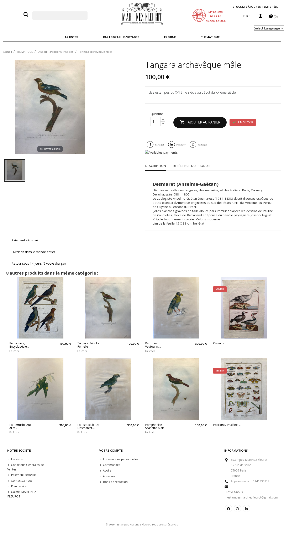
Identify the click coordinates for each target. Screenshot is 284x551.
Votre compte (111, 450)
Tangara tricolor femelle (88, 345)
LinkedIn (246, 508)
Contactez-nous (21, 481)
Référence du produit (192, 166)
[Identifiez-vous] (260, 17)
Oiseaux (218, 343)
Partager (159, 144)
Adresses (108, 476)
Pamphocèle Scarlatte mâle (154, 426)
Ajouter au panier (200, 122)
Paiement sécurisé (23, 475)
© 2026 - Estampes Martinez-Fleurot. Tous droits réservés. (142, 524)
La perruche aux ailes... (20, 426)
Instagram (237, 508)
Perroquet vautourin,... (153, 345)
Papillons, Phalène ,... (227, 424)
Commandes (111, 465)
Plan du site (18, 486)
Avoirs (106, 470)
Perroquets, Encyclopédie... (19, 345)
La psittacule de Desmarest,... (88, 426)
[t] (14, 170)
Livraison (16, 459)
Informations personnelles (120, 459)
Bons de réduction (115, 482)
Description (155, 166)
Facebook (228, 508)
